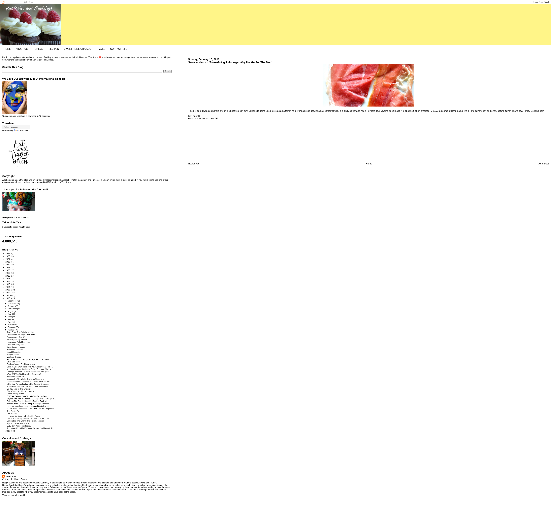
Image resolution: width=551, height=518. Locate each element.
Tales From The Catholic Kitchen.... (21, 332)
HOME (7, 49)
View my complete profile (14, 495)
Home (369, 163)
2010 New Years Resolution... (19, 426)
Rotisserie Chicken (15, 350)
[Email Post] (216, 118)
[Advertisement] (209, 142)
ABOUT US (22, 49)
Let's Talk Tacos (13, 362)
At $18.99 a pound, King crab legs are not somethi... (28, 359)
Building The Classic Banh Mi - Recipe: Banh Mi (27, 401)
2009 (8, 431)
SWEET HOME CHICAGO (77, 49)
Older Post (543, 163)
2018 (8, 276)
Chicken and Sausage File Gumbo (21, 335)
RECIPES (53, 49)
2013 (8, 290)
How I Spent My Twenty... (17, 340)
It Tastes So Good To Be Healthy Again (23, 416)
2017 (8, 278)
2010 (8, 298)
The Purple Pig (13, 411)
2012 (8, 292)
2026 (8, 253)
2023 (8, 262)
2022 (8, 265)
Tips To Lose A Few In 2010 (18, 424)
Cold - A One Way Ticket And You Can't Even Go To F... (30, 367)
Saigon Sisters (13, 355)
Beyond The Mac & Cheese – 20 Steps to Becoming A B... (31, 399)
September (12, 309)
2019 (8, 273)
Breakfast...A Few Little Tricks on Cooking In (25, 379)
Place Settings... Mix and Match (20, 391)
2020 (8, 270)
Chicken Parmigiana (15, 345)
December (12, 301)
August (11, 311)
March (10, 324)
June (10, 317)
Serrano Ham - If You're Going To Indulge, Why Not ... (29, 404)
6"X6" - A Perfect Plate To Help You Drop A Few (26, 396)
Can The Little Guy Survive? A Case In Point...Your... (29, 418)
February (11, 327)
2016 (8, 281)
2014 (8, 287)
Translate (24, 130)
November (12, 304)
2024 (8, 259)
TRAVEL (100, 49)
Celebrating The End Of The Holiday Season (25, 421)
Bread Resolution (14, 352)
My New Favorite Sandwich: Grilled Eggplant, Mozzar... (30, 369)
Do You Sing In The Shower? (19, 389)
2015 (8, 284)
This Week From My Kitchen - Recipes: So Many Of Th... (31, 428)
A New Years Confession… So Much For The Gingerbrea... (31, 409)
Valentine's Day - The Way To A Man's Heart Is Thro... (29, 382)
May (10, 319)
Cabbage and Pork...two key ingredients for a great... (29, 372)
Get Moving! (12, 414)
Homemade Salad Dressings (19, 342)
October (11, 306)
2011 (7, 295)
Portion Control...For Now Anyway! (21, 364)
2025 (8, 256)
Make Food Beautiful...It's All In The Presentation (27, 387)
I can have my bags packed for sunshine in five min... (29, 406)
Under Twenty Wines (15, 394)
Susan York (10, 476)
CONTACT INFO (118, 49)
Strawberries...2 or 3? (16, 337)
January (11, 330)
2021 (8, 267)
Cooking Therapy (14, 357)
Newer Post (194, 163)
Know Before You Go (15, 377)
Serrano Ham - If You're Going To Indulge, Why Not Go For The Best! (230, 62)
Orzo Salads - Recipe (16, 347)
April (10, 322)
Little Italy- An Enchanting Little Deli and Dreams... (28, 384)
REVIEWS (38, 49)
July (10, 314)
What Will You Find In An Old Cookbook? (24, 374)
